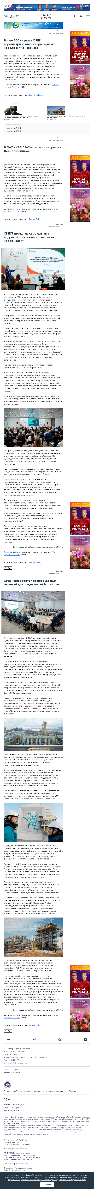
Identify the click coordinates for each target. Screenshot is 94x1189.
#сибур (8, 568)
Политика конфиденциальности (16, 1164)
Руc (6, 16)
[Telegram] (34, 1039)
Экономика (59, 224)
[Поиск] (74, 16)
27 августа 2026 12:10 (55, 574)
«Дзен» (31, 95)
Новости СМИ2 (13, 128)
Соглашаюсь (47, 1184)
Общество (59, 31)
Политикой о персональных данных (42, 1180)
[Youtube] (85, 1039)
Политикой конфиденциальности (72, 1180)
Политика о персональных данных (17, 1144)
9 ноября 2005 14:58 (56, 33)
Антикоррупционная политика (15, 1149)
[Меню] (88, 16)
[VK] (9, 1039)
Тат (17, 16)
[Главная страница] (46, 16)
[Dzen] (59, 1039)
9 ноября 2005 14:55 (56, 140)
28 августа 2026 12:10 (55, 226)
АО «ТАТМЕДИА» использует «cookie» (17, 1153)
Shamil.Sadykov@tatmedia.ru (14, 1170)
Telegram (40, 95)
